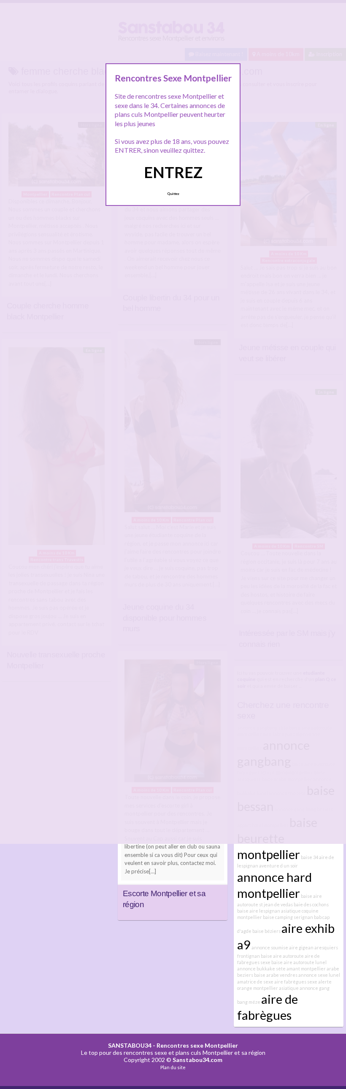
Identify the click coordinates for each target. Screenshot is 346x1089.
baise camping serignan (288, 917)
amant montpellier (306, 968)
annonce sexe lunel (319, 975)
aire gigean (301, 947)
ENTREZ (173, 172)
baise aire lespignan (258, 910)
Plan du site (173, 1067)
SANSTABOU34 (129, 1045)
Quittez (173, 194)
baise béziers (266, 931)
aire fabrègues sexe (295, 981)
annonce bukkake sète (261, 968)
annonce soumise (269, 947)
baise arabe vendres (275, 975)
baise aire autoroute (282, 956)
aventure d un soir (278, 865)
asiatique (289, 988)
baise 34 (309, 857)
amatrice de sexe (255, 981)
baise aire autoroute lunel (299, 962)
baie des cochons (311, 904)
